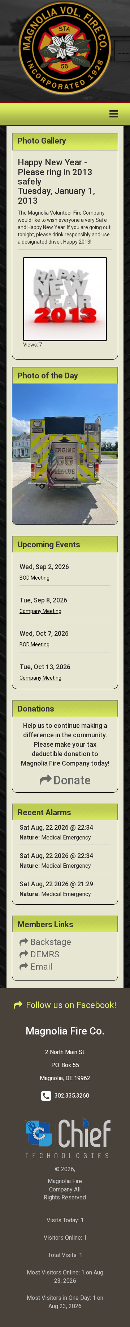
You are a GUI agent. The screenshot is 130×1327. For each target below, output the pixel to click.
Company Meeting (40, 611)
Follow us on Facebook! (71, 1005)
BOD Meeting (34, 578)
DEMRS (43, 954)
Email (40, 967)
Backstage (49, 942)
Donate (72, 780)
